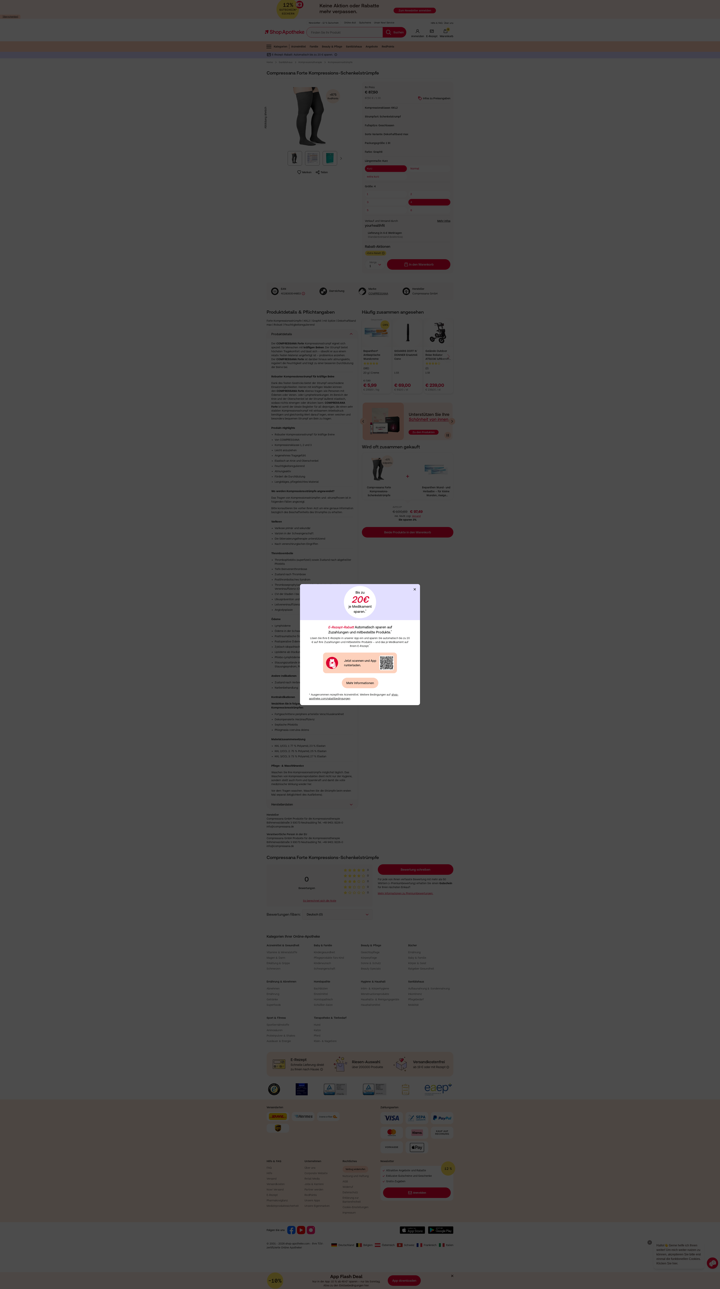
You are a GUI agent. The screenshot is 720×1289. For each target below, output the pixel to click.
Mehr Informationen (360, 683)
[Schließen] (415, 589)
